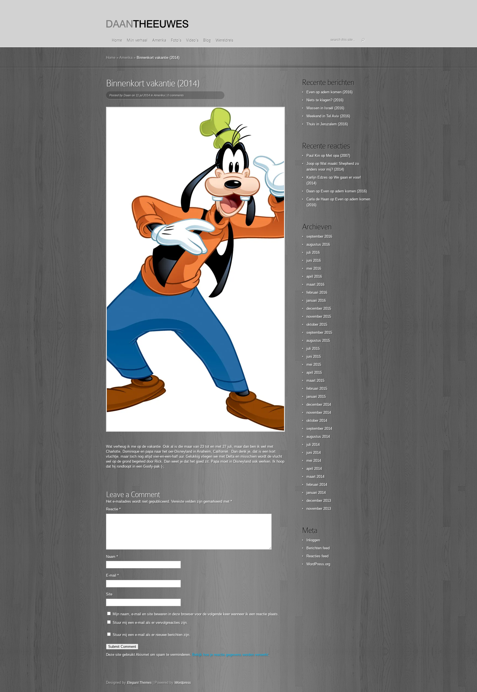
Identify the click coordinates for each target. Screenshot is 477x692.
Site (109, 594)
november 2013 (318, 509)
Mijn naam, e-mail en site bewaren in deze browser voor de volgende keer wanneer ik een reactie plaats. (196, 614)
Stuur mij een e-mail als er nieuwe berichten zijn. (151, 635)
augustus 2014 (318, 436)
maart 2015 (315, 380)
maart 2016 (315, 284)
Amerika (159, 40)
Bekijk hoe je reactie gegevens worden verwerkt (230, 655)
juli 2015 (313, 348)
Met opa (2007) (338, 155)
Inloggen (313, 540)
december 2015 (318, 308)
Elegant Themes (139, 683)
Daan (127, 95)
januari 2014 (316, 493)
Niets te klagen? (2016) (324, 100)
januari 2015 (316, 396)
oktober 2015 (316, 324)
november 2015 (318, 316)
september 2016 (319, 236)
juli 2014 (313, 444)
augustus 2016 (318, 244)
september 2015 (319, 332)
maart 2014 (315, 476)
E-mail (112, 575)
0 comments (175, 95)
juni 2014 (313, 452)
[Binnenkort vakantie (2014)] (195, 269)
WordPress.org (318, 564)
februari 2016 (316, 292)
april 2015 (314, 372)
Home (117, 40)
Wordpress (182, 683)
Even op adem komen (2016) (329, 92)
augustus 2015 (318, 340)
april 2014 (314, 468)
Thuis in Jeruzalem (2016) (327, 124)
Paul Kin (313, 155)
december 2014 (318, 404)
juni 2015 (313, 356)
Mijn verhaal (137, 40)
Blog (207, 40)
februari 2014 (316, 484)
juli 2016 (313, 252)
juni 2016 (313, 260)
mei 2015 (313, 364)
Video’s (192, 40)
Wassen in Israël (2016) (325, 108)
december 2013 (318, 501)
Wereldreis (224, 40)
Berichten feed (318, 548)
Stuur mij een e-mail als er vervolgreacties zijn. (150, 623)
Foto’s (176, 40)
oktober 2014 (316, 420)
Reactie (113, 509)
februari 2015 (316, 388)
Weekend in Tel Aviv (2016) (328, 116)
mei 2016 (313, 268)
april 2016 (314, 276)
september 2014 (319, 428)
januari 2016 (316, 300)
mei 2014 (313, 460)
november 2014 (318, 412)
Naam (112, 557)
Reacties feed (317, 556)
